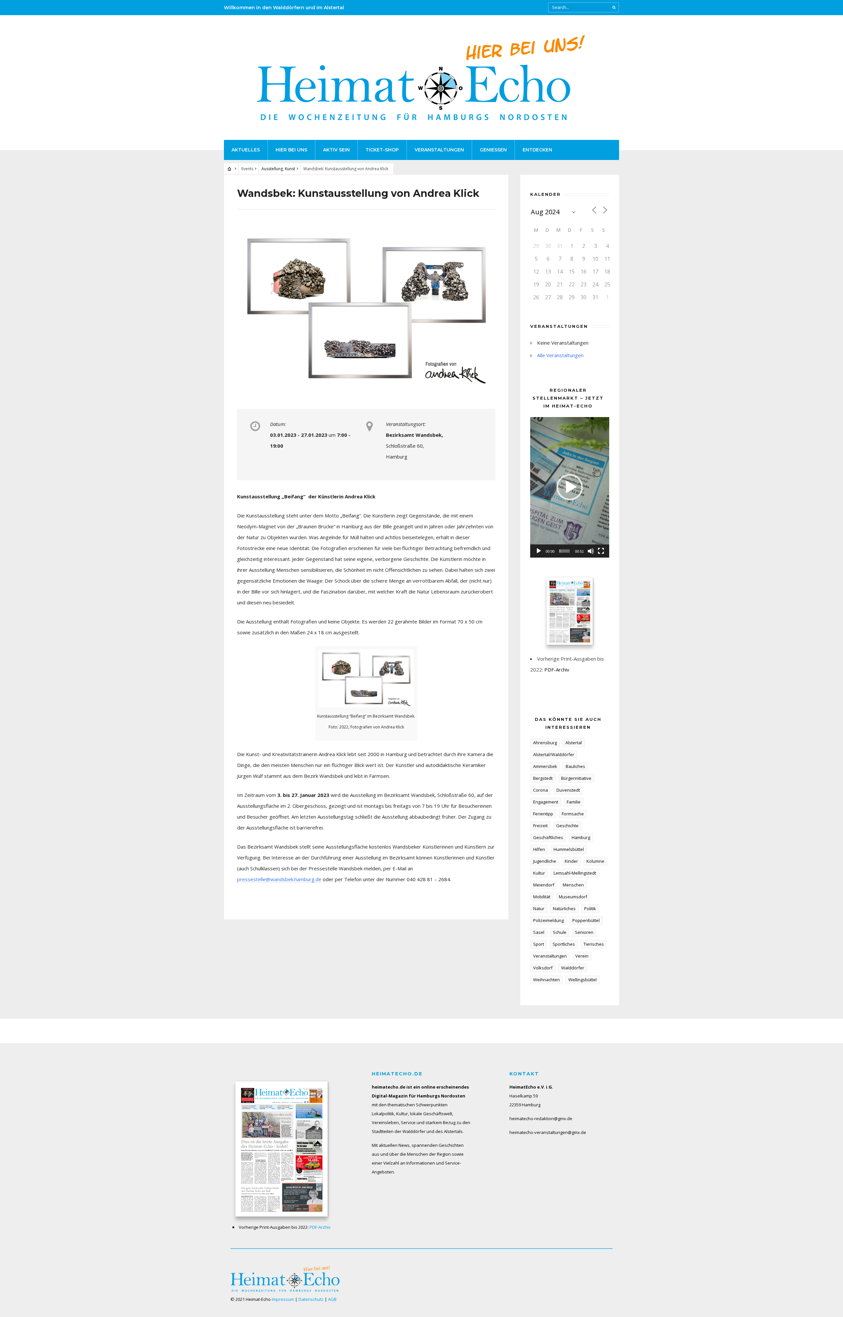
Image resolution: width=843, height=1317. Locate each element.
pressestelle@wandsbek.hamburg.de (279, 879)
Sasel (538, 932)
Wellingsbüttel (582, 980)
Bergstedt (543, 778)
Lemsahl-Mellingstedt (575, 873)
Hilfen (539, 849)
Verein (581, 956)
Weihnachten (546, 980)
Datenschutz (311, 1299)
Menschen (573, 885)
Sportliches (564, 944)
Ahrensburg (545, 743)
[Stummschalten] (590, 551)
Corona (540, 790)
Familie (574, 802)
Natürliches (564, 908)
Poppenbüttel (586, 920)
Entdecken (537, 150)
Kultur (539, 873)
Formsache (573, 814)
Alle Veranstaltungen (560, 355)
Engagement (545, 802)
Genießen (493, 150)
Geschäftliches (548, 837)
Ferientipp (543, 814)
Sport (538, 944)
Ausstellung (272, 168)
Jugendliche (544, 861)
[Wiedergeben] (538, 551)
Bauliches (575, 766)
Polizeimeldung (548, 920)
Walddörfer (572, 968)
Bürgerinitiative (576, 778)
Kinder (571, 861)
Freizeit (540, 826)
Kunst (290, 168)
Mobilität (541, 897)
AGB (332, 1299)
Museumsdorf (573, 897)
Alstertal (573, 743)
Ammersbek (545, 766)
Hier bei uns (291, 150)
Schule (559, 932)
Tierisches (594, 944)
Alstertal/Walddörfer (553, 754)
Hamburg (581, 837)
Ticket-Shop (382, 150)
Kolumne (595, 861)
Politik (590, 908)
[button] (570, 487)
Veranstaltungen (439, 150)
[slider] (564, 551)
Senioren (584, 932)
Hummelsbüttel (569, 849)
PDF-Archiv (556, 669)
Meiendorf (543, 885)
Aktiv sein (336, 150)
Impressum (283, 1299)
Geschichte (567, 826)
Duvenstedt (568, 790)
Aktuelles (245, 150)
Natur (538, 908)
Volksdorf (543, 968)
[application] (569, 487)
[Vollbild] (601, 551)
